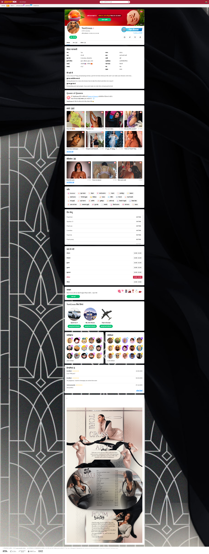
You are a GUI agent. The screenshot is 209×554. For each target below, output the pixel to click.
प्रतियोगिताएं (27, 5)
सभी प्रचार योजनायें (19, 5)
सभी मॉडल (3, 5)
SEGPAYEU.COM (39, 548)
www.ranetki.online (21, 548)
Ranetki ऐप (36, 5)
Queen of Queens (93, 96)
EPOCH (31, 548)
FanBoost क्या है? (137, 33)
